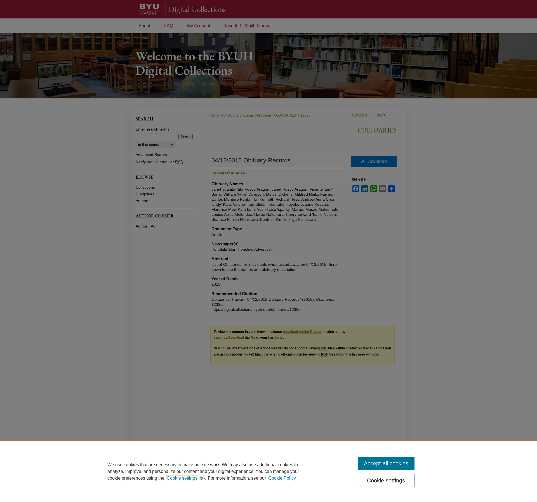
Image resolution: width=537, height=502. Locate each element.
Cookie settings (182, 478)
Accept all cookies (386, 463)
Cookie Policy (282, 478)
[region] (268, 471)
